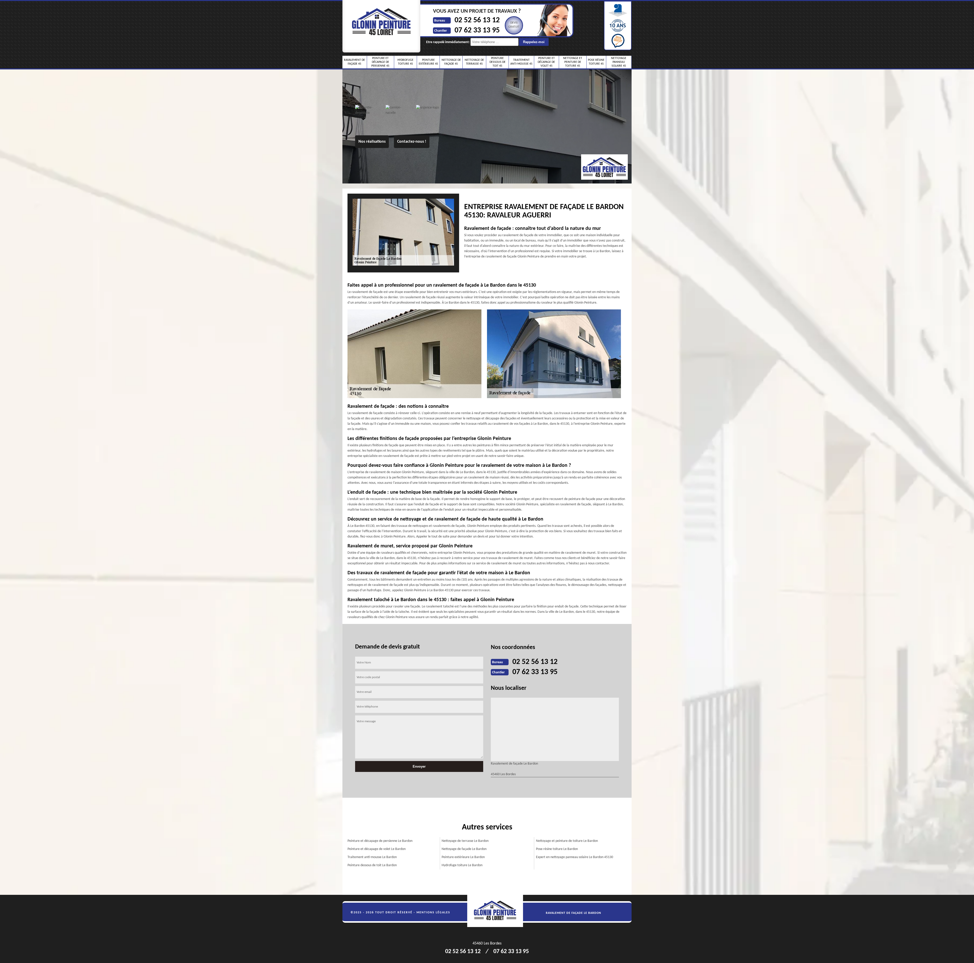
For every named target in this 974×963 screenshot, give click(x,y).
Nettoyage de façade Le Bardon (464, 849)
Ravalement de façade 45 (354, 62)
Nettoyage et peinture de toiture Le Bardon (567, 841)
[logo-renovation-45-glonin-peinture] (498, 911)
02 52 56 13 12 (477, 20)
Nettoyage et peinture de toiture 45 (572, 62)
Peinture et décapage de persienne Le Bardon (379, 841)
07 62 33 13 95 (477, 30)
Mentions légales (433, 912)
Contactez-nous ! (411, 142)
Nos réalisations (372, 142)
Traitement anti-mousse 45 (521, 62)
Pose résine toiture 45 (596, 62)
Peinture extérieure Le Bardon (463, 857)
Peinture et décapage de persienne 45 (380, 62)
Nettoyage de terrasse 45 (474, 62)
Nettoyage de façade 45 (451, 62)
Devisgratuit (513, 24)
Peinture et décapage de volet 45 (546, 62)
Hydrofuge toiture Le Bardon (462, 865)
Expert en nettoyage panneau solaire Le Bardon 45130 (574, 857)
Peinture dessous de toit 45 (498, 62)
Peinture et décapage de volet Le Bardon (376, 849)
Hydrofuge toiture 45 (405, 62)
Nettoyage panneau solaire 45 (618, 62)
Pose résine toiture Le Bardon (557, 849)
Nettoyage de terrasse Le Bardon (465, 841)
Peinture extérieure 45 (428, 62)
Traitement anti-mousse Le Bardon (372, 857)
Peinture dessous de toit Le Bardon (372, 865)
